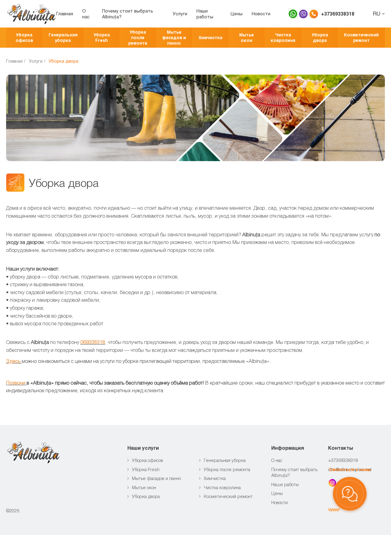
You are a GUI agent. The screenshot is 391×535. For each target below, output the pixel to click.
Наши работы (204, 14)
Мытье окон (246, 37)
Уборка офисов (24, 37)
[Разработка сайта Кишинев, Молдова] (334, 509)
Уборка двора (320, 37)
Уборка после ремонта (137, 37)
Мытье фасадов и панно (174, 37)
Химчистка (210, 37)
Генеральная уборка (63, 37)
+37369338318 (337, 14)
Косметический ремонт (361, 37)
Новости (261, 13)
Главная (64, 13)
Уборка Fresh (101, 37)
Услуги (180, 13)
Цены (237, 13)
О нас (86, 14)
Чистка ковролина (283, 37)
